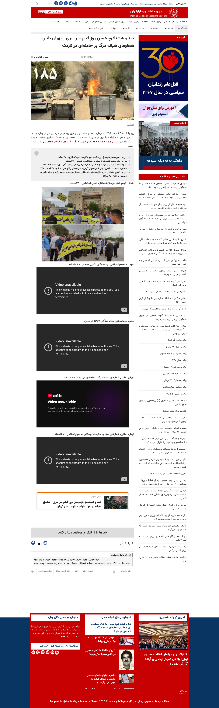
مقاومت (169, 28)
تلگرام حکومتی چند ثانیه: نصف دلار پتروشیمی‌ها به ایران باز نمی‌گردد (163, 528)
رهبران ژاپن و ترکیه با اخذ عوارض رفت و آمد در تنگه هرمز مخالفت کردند (147, 4)
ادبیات (85, 21)
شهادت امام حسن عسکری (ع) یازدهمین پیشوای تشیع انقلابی (163, 402)
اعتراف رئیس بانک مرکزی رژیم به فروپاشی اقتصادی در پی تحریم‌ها (163, 273)
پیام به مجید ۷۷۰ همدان (175, 374)
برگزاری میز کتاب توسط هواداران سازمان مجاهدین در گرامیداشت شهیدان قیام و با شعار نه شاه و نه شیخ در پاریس (163, 463)
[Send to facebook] (33, 543)
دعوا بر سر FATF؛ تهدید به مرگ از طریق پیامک (102, 639)
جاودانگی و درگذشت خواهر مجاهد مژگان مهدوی (164, 309)
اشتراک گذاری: (126, 543)
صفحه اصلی (182, 21)
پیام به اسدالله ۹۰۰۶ (177, 340)
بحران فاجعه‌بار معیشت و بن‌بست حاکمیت (166, 474)
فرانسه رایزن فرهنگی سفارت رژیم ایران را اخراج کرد (163, 559)
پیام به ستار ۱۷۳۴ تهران (175, 380)
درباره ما (67, 21)
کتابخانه (76, 21)
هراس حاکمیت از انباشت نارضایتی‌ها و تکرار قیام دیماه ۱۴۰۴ (163, 300)
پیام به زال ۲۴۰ (179, 360)
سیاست (154, 28)
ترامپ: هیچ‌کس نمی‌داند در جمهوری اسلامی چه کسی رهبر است (163, 262)
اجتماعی (140, 28)
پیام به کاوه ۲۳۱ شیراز (176, 347)
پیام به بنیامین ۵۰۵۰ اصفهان (173, 354)
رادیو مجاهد (156, 21)
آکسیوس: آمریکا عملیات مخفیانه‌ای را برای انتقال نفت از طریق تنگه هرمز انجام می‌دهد (163, 451)
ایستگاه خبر (169, 21)
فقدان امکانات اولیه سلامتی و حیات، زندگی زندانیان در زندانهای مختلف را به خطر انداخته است (163, 196)
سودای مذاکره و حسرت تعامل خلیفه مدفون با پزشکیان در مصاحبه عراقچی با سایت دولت (163, 185)
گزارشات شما (55, 21)
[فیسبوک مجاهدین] (56, 3)
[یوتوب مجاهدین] (66, 3)
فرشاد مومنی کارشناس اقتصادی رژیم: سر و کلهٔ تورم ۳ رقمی (163, 538)
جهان (113, 28)
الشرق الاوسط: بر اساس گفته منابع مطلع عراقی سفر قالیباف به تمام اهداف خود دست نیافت (163, 241)
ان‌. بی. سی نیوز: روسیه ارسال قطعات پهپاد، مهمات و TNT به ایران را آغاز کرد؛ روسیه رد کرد (163, 482)
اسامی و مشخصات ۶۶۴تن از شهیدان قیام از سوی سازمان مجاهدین (81, 142)
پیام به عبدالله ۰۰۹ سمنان (175, 367)
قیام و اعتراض (41, 57)
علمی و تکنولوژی (96, 28)
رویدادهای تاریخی (116, 21)
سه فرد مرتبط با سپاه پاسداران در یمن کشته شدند (163, 292)
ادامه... (62, 636)
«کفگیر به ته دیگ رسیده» (174, 411)
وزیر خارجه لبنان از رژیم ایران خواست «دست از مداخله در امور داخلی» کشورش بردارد (163, 206)
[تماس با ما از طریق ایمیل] (52, 652)
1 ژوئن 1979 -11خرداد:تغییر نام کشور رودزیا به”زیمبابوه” (101, 652)
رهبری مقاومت (133, 21)
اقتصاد (126, 28)
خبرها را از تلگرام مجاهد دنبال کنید (82, 532)
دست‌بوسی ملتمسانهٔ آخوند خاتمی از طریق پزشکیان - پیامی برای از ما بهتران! (163, 317)
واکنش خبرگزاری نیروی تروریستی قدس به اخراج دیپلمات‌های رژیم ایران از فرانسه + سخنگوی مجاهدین (163, 218)
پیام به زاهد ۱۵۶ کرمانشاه (175, 387)
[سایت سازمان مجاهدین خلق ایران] (109, 12)
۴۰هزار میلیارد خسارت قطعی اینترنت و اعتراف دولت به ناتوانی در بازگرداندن (101, 679)
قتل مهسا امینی (45, 571)
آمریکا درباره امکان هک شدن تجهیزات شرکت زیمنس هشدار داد (163, 507)
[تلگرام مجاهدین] (70, 3)
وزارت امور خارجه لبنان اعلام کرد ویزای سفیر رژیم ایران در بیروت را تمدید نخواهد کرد (163, 517)
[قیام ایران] (82, 91)
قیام (76, 571)
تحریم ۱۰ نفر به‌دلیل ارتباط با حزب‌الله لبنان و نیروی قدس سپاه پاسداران (163, 419)
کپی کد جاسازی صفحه (121, 555)
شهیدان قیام (88, 571)
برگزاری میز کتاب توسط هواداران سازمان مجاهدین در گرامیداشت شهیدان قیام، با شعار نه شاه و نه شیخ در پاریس (163, 329)
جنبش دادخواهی (98, 21)
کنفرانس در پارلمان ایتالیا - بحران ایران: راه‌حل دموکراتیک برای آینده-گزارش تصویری (166, 659)
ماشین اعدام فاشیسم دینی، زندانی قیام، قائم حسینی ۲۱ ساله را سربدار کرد (163, 430)
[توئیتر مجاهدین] (61, 3)
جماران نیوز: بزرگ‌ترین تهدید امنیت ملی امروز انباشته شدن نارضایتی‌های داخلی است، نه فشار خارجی (163, 494)
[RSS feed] (75, 3)
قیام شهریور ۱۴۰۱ (63, 571)
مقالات (145, 21)
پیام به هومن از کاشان (176, 394)
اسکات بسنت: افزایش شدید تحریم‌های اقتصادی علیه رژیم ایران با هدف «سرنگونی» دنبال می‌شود (163, 252)
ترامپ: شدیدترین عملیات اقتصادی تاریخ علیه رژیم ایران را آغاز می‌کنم (163, 548)
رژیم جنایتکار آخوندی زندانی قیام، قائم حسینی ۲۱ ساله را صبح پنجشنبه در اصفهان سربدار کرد (163, 440)
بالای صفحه (182, 691)
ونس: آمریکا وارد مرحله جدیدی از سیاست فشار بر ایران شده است (163, 283)
